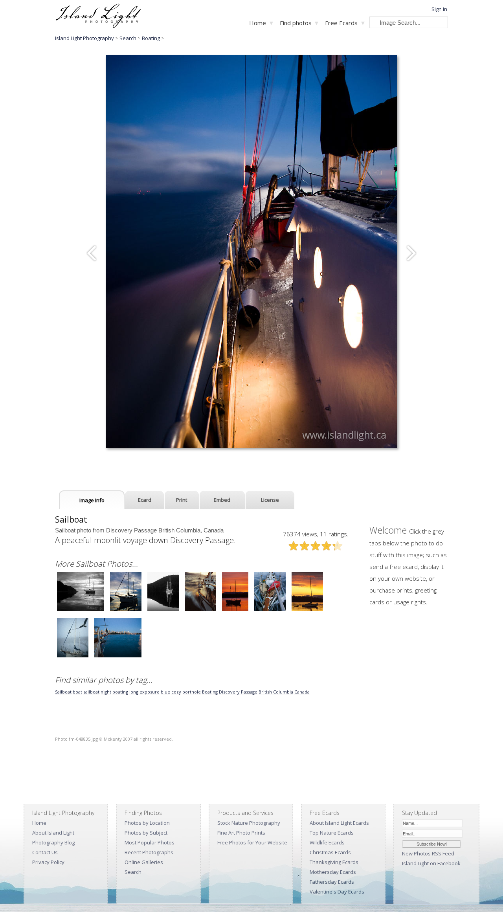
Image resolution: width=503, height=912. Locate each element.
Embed (222, 499)
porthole (191, 692)
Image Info (92, 500)
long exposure (144, 692)
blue (165, 692)
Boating (151, 38)
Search (133, 871)
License (270, 499)
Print (181, 499)
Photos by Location (147, 822)
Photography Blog (53, 842)
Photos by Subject (146, 832)
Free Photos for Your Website (252, 842)
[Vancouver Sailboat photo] (72, 656)
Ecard (144, 499)
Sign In (439, 9)
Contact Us (45, 852)
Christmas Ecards (330, 852)
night (106, 692)
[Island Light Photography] (98, 25)
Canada (302, 692)
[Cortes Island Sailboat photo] (80, 610)
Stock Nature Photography (248, 822)
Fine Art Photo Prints (241, 832)
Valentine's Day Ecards (337, 891)
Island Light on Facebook (431, 863)
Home (257, 23)
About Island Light (53, 832)
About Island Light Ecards (339, 822)
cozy (176, 692)
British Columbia (276, 692)
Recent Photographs (149, 852)
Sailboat (63, 692)
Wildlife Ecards (327, 842)
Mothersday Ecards (333, 871)
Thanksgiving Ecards (334, 862)
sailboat (91, 692)
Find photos (296, 23)
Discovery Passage (238, 692)
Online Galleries (144, 862)
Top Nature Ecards (332, 832)
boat (77, 692)
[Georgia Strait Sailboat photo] (200, 610)
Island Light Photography (84, 38)
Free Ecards (341, 23)
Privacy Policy (48, 862)
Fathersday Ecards (332, 881)
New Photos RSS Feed (428, 853)
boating (120, 692)
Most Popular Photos (149, 842)
